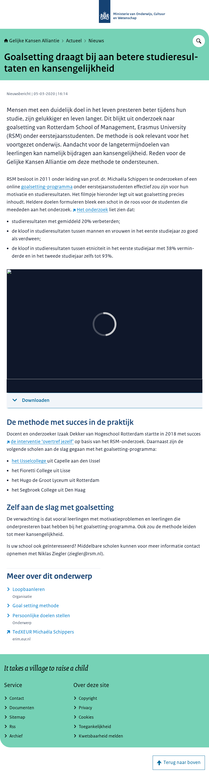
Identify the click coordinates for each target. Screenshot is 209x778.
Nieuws (96, 41)
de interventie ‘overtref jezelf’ (42, 442)
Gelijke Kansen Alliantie (34, 41)
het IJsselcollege (29, 461)
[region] (104, 331)
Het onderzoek (92, 210)
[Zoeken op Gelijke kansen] (199, 41)
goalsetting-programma (47, 187)
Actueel (74, 41)
